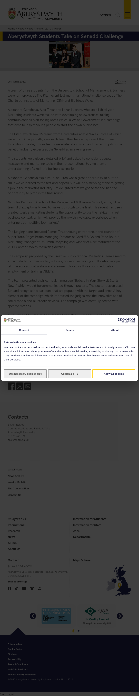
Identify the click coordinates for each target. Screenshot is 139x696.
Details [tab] (69, 329)
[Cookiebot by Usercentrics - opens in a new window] (120, 320)
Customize (67, 373)
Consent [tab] (24, 329)
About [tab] (115, 329)
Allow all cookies (114, 373)
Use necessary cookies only (25, 373)
